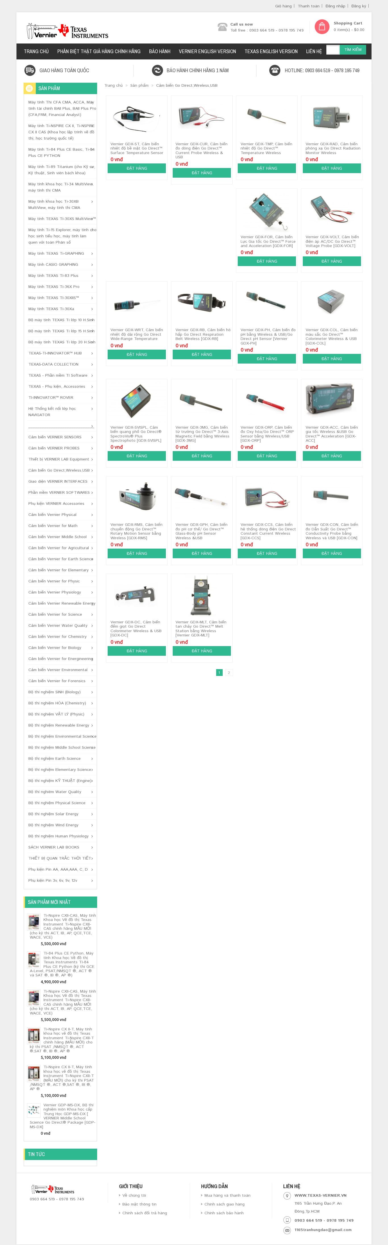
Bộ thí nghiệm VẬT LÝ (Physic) (56, 714)
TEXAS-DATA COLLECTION (53, 364)
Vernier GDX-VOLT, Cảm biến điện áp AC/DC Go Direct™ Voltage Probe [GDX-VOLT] (332, 241)
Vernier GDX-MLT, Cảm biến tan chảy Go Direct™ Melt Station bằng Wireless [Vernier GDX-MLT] (201, 628)
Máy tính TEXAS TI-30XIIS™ (53, 298)
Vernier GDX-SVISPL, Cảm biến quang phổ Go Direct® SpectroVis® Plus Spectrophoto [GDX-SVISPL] (136, 434)
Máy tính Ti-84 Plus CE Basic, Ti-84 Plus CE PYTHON (61, 153)
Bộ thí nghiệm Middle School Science (62, 747)
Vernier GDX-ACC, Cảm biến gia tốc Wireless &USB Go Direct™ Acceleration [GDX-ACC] (332, 434)
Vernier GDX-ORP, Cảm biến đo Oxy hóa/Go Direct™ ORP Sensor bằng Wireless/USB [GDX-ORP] (267, 434)
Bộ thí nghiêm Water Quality (54, 792)
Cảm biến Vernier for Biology (54, 648)
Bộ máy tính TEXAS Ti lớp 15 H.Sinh (61, 331)
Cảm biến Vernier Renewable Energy (61, 603)
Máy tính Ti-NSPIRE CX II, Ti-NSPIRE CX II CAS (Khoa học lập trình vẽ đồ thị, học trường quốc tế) (61, 132)
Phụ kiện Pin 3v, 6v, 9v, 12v (52, 880)
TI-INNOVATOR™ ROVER (50, 398)
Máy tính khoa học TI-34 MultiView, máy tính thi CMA (60, 187)
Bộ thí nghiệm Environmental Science (62, 736)
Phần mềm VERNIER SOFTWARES (59, 492)
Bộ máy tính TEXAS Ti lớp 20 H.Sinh (61, 342)
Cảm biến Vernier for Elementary (58, 570)
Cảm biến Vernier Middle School (57, 537)
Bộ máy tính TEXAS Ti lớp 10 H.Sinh (61, 320)
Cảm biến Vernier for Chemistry (57, 637)
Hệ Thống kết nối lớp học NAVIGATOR (52, 412)
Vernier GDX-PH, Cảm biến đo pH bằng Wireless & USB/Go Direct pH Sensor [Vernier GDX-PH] (268, 336)
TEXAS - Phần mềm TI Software (57, 375)
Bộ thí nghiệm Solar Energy (53, 814)
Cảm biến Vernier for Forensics (56, 681)
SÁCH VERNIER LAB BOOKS (53, 847)
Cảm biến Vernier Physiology (54, 592)
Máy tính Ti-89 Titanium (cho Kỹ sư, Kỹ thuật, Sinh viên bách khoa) (61, 170)
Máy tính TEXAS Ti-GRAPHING (56, 253)
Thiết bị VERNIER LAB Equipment (58, 459)
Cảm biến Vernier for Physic (54, 581)
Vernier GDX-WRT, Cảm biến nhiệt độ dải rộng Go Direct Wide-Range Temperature (136, 334)
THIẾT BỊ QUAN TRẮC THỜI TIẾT (59, 858)
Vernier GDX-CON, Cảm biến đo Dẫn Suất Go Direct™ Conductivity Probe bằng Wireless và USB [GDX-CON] (332, 531)
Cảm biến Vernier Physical (52, 515)
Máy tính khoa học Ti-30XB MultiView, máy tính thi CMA (54, 205)
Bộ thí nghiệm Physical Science (56, 803)
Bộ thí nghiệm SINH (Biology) (54, 692)
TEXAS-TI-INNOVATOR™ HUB (55, 353)
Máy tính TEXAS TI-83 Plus (53, 276)
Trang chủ (113, 85)
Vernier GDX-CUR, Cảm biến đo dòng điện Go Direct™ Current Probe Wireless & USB (202, 150)
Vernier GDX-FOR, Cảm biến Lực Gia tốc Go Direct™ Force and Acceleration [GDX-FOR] (268, 241)
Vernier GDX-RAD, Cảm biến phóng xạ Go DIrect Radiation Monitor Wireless (333, 148)
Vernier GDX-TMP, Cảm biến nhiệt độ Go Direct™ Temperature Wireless (266, 148)
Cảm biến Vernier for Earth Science (60, 559)
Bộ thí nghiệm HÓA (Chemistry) (57, 703)
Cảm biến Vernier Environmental (57, 670)
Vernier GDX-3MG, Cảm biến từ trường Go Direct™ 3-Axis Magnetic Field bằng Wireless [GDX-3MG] (203, 434)
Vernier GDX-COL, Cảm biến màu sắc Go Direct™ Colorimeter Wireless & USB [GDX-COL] (332, 336)
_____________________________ (61, 426)
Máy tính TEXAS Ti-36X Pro (54, 287)
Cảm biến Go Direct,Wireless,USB (59, 470)
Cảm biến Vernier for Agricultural (58, 548)
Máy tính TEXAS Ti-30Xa (51, 309)
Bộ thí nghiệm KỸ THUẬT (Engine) (59, 781)
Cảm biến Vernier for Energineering (60, 659)
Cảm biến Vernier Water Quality (57, 625)
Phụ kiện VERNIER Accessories (56, 504)
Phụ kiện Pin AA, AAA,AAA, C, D (58, 869)
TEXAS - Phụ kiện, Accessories (56, 386)
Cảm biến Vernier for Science (55, 614)
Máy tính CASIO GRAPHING (53, 264)
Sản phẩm (139, 85)
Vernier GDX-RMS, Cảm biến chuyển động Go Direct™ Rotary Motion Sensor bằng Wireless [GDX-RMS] (136, 531)
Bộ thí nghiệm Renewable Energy (58, 725)
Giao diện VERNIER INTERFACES (57, 481)
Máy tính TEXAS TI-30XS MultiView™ (62, 219)
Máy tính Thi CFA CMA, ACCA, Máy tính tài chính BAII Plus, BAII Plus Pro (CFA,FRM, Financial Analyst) (62, 108)
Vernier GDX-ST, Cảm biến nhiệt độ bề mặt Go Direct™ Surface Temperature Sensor (136, 148)
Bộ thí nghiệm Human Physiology (58, 836)
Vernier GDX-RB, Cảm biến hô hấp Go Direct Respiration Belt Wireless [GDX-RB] (203, 334)
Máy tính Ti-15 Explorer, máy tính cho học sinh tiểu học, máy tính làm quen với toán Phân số (62, 236)
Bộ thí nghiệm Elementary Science (59, 770)
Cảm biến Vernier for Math (53, 526)
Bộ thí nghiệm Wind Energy (53, 825)
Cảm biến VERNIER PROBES (54, 448)
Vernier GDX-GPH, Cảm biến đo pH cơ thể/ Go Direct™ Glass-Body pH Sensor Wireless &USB (202, 531)
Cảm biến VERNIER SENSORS (55, 437)
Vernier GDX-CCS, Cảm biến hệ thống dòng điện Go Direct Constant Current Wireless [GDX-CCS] (268, 531)
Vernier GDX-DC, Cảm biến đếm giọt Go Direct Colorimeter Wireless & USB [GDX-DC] (136, 628)
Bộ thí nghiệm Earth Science (54, 758)
